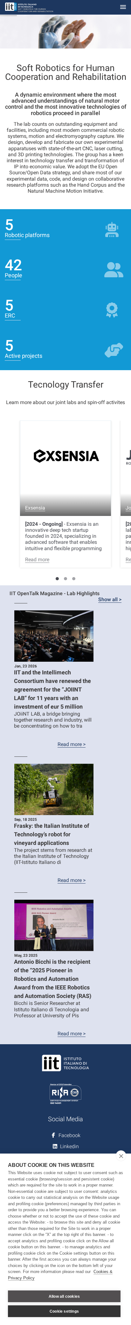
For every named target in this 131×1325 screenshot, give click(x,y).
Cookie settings (64, 1311)
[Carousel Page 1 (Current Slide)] (57, 578)
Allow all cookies (64, 1296)
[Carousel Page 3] (73, 578)
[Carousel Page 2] (65, 578)
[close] (121, 1155)
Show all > (109, 599)
